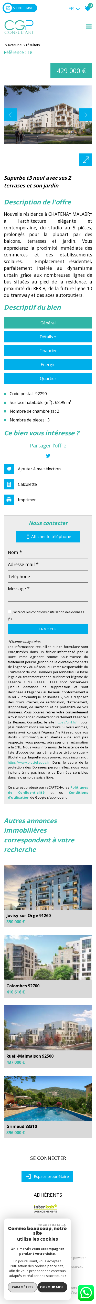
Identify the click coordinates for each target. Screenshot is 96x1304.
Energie (48, 364)
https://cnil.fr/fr (67, 722)
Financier (48, 350)
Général (48, 323)
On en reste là (49, 1225)
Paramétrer (23, 1287)
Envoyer (48, 629)
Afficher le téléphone (51, 536)
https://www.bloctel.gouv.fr (29, 762)
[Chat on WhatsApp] (86, 1301)
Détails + (48, 337)
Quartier (48, 378)
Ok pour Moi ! (52, 1287)
